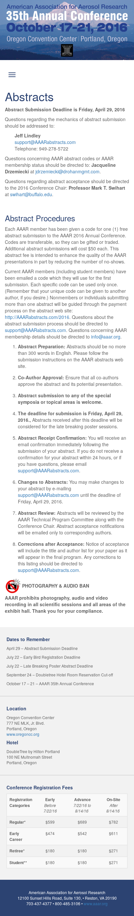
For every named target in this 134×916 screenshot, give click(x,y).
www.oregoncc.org (23, 734)
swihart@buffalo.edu (31, 194)
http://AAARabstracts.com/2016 (37, 317)
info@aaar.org (105, 336)
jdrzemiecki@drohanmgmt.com (67, 171)
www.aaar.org (96, 903)
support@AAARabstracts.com (45, 142)
